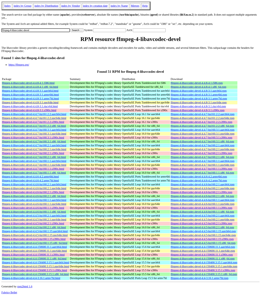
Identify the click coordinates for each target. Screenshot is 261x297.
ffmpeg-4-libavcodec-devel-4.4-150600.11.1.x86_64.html (34, 258)
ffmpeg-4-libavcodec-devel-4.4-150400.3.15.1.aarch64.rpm (204, 262)
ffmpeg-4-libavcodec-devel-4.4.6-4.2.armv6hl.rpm (199, 176)
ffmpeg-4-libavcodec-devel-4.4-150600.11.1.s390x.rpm (202, 254)
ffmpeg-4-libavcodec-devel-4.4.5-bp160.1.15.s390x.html (34, 239)
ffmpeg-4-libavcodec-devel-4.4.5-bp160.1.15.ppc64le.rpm (203, 235)
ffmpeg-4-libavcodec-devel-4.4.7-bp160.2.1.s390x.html (33, 153)
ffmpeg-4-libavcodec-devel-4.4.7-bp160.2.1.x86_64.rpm (202, 157)
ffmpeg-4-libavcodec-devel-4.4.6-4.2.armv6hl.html (30, 176)
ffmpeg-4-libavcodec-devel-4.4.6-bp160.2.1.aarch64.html (34, 184)
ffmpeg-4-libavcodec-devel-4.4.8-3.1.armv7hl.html (30, 98)
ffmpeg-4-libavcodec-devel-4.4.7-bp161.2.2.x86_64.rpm (202, 125)
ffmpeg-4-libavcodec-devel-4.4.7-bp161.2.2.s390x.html (33, 121)
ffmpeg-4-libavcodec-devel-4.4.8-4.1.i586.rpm (197, 82)
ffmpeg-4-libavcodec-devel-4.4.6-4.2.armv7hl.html (30, 180)
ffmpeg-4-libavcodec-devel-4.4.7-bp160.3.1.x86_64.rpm (202, 141)
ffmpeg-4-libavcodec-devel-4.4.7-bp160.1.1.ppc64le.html (34, 164)
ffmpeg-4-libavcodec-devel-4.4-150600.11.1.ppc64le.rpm (203, 250)
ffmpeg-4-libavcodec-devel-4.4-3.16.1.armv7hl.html (31, 278)
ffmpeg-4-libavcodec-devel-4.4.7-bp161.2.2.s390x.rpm (201, 121)
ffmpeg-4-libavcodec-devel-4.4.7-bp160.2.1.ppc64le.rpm (202, 149)
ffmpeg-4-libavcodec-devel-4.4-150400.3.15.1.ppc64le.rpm (204, 266)
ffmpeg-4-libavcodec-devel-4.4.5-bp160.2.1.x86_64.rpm (202, 227)
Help (145, 5)
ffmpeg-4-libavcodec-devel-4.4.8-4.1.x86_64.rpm (198, 86)
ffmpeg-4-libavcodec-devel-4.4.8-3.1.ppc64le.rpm (199, 102)
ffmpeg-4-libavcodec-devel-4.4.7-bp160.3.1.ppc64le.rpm (202, 133)
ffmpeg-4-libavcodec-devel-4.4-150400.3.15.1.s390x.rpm (203, 270)
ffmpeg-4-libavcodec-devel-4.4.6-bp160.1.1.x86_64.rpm (202, 211)
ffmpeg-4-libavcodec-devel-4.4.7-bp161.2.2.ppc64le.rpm (202, 118)
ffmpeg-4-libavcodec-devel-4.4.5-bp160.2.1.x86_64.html (34, 227)
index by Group (22, 5)
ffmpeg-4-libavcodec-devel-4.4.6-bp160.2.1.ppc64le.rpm (202, 188)
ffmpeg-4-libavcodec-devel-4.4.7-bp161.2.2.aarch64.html (34, 114)
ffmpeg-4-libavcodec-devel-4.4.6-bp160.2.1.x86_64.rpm (202, 196)
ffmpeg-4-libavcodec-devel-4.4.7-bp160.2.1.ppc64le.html (34, 149)
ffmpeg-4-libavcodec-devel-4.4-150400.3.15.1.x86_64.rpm (204, 274)
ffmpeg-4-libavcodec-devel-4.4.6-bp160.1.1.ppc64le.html (34, 203)
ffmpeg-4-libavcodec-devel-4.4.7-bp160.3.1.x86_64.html (34, 141)
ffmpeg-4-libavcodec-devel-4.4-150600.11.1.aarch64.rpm (203, 246)
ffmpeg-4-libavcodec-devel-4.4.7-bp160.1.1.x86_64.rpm (202, 172)
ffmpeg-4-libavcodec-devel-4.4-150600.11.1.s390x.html (33, 254)
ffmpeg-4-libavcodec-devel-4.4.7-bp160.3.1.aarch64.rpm (202, 129)
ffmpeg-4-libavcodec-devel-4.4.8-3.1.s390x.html (29, 110)
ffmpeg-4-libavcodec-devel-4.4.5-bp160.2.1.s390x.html (33, 223)
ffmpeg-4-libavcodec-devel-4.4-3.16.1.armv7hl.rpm (199, 278)
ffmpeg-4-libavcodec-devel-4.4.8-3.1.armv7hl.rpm (199, 98)
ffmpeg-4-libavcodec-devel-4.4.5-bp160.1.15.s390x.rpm (202, 239)
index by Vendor (70, 5)
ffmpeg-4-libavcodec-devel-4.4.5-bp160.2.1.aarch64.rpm (202, 215)
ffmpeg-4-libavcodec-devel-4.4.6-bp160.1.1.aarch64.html (34, 200)
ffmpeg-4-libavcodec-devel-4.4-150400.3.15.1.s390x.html (34, 270)
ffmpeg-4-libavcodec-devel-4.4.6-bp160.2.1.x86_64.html (34, 196)
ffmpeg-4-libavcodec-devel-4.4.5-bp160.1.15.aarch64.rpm (203, 231)
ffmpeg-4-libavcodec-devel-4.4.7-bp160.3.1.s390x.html (33, 137)
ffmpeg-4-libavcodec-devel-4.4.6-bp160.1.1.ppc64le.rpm (202, 203)
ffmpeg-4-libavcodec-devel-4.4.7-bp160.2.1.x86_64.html (34, 157)
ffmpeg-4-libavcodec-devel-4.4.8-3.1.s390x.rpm (197, 110)
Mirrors (135, 5)
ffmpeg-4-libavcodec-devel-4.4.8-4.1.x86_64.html (30, 86)
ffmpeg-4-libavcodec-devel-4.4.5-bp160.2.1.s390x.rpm (201, 223)
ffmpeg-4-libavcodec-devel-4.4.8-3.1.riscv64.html (30, 106)
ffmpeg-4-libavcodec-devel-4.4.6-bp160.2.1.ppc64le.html (34, 188)
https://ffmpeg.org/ (19, 64)
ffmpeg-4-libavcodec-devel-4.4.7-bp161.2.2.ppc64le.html (34, 118)
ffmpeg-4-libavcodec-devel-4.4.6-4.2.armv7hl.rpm (199, 180)
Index (7, 5)
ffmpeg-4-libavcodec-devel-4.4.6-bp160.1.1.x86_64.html (34, 211)
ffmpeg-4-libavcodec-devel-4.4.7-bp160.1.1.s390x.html (33, 168)
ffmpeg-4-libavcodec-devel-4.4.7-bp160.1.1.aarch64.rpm (202, 161)
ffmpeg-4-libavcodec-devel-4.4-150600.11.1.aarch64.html (34, 246)
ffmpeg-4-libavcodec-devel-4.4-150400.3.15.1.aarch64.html (35, 262)
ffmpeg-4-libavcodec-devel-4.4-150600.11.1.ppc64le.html (34, 250)
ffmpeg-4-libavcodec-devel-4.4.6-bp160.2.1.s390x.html (33, 192)
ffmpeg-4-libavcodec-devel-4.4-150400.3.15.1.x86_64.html (35, 274)
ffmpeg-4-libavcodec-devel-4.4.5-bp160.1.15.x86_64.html (34, 242)
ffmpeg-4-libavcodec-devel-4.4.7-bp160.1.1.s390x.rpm (201, 168)
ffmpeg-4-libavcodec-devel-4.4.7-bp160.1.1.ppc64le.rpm (202, 164)
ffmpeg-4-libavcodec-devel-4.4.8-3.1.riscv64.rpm (198, 106)
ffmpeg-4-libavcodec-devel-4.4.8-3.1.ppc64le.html (30, 102)
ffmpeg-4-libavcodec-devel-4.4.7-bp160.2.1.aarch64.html (34, 145)
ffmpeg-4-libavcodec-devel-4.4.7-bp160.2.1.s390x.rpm (201, 153)
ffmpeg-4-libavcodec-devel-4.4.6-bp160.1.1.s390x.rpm (201, 207)
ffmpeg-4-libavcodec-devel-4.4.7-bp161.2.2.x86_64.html (34, 125)
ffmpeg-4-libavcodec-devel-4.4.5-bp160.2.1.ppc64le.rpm (202, 219)
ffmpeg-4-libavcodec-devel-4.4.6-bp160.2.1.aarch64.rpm (202, 184)
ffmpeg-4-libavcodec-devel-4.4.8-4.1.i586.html (28, 82)
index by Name (119, 5)
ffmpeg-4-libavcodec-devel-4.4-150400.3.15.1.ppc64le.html (35, 266)
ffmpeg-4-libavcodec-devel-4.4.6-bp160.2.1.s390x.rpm (201, 192)
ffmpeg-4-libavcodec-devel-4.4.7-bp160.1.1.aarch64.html (34, 161)
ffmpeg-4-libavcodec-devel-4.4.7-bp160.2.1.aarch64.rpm (202, 145)
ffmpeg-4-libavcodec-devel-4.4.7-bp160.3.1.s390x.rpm (201, 137)
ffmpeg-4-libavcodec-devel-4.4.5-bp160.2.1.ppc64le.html (34, 219)
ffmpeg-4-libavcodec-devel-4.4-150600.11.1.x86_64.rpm (203, 258)
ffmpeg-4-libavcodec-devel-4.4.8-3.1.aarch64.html (30, 90)
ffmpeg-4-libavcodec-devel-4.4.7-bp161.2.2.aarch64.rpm (202, 114)
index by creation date (95, 5)
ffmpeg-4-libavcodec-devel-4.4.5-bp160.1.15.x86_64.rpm (203, 242)
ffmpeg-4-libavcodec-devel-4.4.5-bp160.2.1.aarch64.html (34, 215)
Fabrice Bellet (9, 292)
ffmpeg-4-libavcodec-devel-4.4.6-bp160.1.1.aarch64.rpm (202, 200)
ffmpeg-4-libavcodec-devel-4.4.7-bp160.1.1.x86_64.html (34, 172)
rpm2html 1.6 (24, 286)
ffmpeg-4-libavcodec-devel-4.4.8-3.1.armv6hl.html (30, 94)
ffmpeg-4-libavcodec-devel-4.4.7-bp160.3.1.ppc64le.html (34, 133)
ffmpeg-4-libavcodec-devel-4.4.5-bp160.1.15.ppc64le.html (35, 235)
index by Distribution (46, 5)
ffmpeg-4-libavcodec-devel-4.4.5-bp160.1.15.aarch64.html (35, 231)
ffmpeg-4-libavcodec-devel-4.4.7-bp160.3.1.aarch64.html (34, 129)
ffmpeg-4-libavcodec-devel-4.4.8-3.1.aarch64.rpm (199, 90)
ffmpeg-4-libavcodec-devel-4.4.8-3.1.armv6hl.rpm (199, 94)
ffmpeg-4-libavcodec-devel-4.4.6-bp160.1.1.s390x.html (33, 207)
